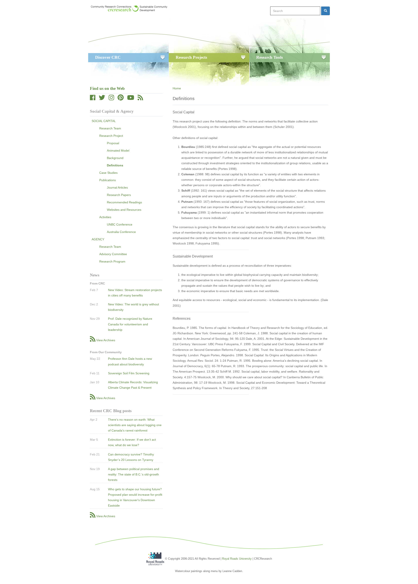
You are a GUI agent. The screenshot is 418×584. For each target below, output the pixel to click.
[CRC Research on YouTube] (130, 98)
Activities (105, 217)
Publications (107, 180)
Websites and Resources (124, 209)
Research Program (112, 261)
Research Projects (191, 57)
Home (177, 88)
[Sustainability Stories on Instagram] (111, 98)
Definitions (115, 165)
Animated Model (118, 150)
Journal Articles (117, 187)
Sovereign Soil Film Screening (128, 373)
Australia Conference (121, 232)
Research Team (110, 128)
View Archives (105, 340)
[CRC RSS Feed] (140, 98)
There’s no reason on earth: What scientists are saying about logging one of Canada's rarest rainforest (135, 425)
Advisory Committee (113, 254)
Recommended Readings (124, 202)
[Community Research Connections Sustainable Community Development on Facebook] (92, 98)
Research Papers (119, 195)
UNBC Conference (119, 224)
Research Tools (269, 57)
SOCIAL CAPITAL (104, 121)
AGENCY (98, 239)
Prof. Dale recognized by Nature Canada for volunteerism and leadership (130, 324)
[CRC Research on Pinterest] (121, 98)
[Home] (131, 8)
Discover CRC (108, 57)
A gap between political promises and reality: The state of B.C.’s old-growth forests (133, 474)
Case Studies (108, 172)
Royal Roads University (237, 558)
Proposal (113, 143)
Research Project (111, 135)
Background (115, 158)
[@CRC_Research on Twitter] (102, 98)
